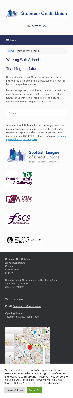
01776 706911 (17, 299)
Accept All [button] (34, 390)
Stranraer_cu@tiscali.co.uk (27, 306)
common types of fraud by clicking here (36, 137)
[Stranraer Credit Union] (36, 13)
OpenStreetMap (16, 342)
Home (11, 50)
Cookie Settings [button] (15, 390)
